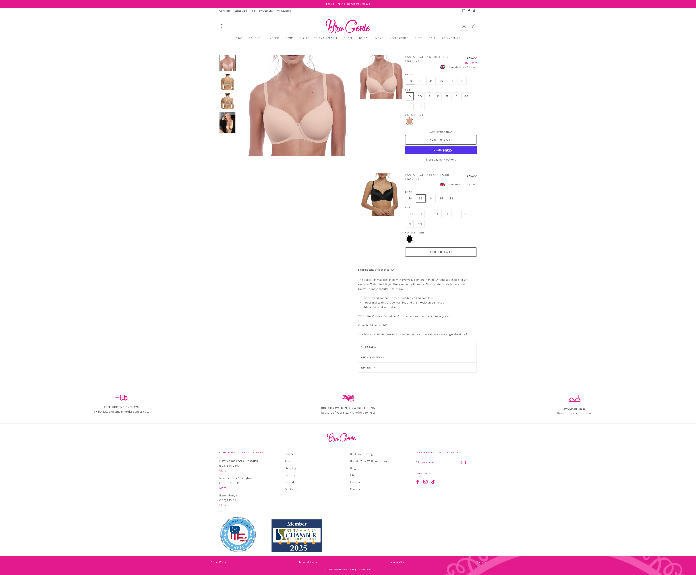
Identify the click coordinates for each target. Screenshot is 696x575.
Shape (348, 38)
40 (462, 81)
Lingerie (273, 38)
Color (414, 115)
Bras (239, 38)
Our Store (224, 10)
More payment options (441, 159)
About (289, 461)
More (222, 470)
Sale (432, 38)
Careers (355, 489)
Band (409, 74)
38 (451, 81)
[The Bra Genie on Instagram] (425, 481)
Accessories (399, 38)
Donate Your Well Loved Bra (368, 461)
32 (420, 81)
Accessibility (397, 562)
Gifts (419, 38)
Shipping (363, 269)
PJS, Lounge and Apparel (319, 38)
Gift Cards (291, 489)
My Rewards (284, 10)
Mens (379, 38)
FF (447, 96)
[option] (348, 4)
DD (420, 96)
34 (431, 81)
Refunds (290, 482)
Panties (255, 38)
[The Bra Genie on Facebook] (417, 481)
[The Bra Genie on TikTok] (433, 481)
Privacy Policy (218, 562)
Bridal (364, 38)
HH (420, 106)
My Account (266, 10)
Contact (290, 454)
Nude (409, 121)
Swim (290, 38)
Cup (408, 90)
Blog (353, 468)
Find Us (355, 482)
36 (441, 81)
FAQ (352, 475)
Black (409, 238)
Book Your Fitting (361, 454)
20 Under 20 (451, 38)
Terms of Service (308, 562)
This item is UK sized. (463, 67)
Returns (290, 475)
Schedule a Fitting (245, 10)
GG (466, 96)
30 (410, 81)
